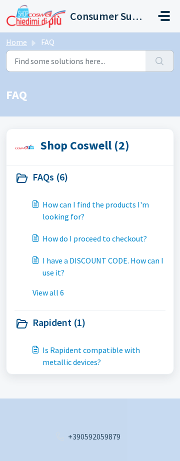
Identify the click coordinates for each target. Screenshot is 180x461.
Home (16, 42)
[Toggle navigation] (164, 16)
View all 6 (48, 293)
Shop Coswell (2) (85, 145)
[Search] (160, 61)
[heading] (90, 178)
